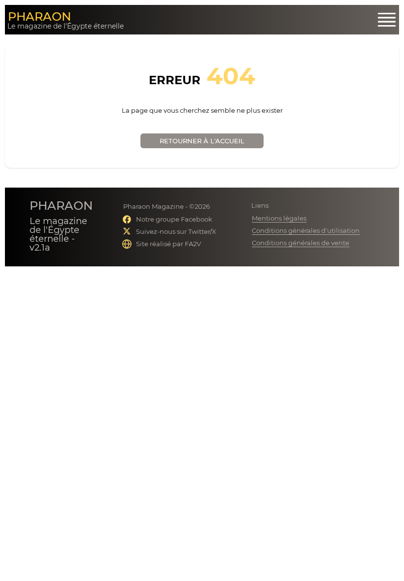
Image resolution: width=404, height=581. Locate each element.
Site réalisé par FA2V (168, 244)
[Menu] (386, 19)
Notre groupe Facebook (174, 219)
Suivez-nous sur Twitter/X (176, 231)
